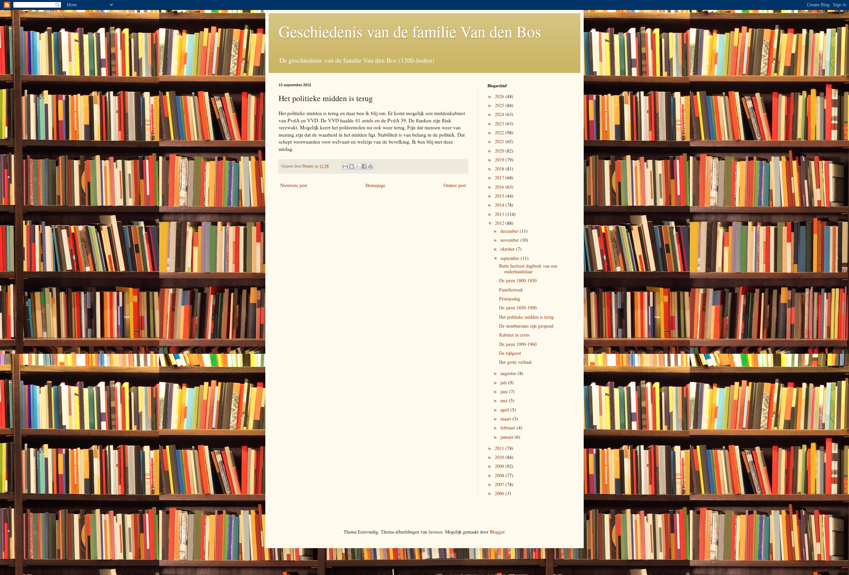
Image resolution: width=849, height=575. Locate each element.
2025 (500, 105)
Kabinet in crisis (514, 335)
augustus (509, 373)
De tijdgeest (510, 353)
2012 (500, 223)
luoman (435, 532)
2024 (500, 114)
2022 (500, 132)
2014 (500, 205)
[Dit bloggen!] (351, 166)
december (510, 231)
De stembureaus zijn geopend (526, 326)
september (510, 258)
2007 (500, 484)
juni (504, 391)
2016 (500, 187)
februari (508, 427)
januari (507, 437)
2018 (500, 168)
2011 (500, 448)
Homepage (375, 185)
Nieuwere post (293, 185)
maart (506, 418)
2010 (500, 457)
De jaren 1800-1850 (518, 280)
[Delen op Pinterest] (370, 166)
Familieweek (511, 290)
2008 (500, 475)
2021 (500, 141)
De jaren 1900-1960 (518, 344)
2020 (500, 151)
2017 (500, 177)
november (510, 240)
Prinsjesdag (509, 298)
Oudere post (454, 185)
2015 (500, 196)
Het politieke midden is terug (526, 317)
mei (504, 400)
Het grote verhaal (515, 362)
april (505, 410)
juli (504, 382)
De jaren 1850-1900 (518, 307)
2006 (500, 493)
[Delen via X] (358, 166)
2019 (500, 160)
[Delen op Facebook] (364, 166)
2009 (500, 466)
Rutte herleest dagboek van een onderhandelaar (528, 269)
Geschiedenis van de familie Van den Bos (410, 31)
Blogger (497, 532)
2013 (500, 214)
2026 (500, 96)
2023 (500, 123)
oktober (508, 249)
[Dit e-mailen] (345, 166)
